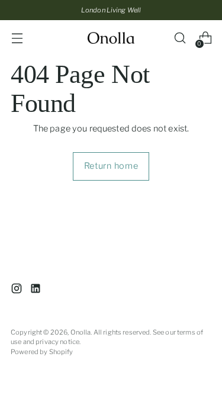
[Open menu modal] (17, 38)
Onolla (80, 332)
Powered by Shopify (42, 352)
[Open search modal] (180, 38)
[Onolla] (111, 38)
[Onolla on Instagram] (18, 290)
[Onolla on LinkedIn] (37, 290)
